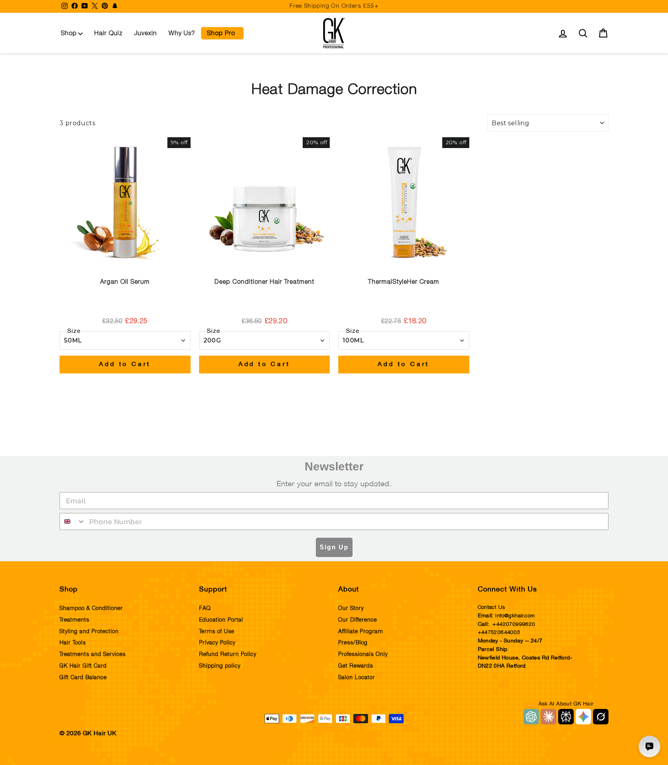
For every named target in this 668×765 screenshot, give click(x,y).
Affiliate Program (360, 631)
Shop (69, 33)
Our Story (351, 608)
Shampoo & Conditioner (91, 608)
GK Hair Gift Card (83, 666)
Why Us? (182, 33)
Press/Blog (353, 643)
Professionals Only (363, 654)
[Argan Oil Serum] (125, 202)
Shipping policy (219, 666)
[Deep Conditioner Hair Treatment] (264, 202)
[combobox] (72, 521)
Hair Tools (73, 643)
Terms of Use (216, 631)
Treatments (74, 620)
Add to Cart (125, 364)
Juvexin (145, 33)
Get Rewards (355, 666)
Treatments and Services (93, 654)
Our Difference (357, 620)
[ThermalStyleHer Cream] (403, 202)
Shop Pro (221, 33)
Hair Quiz (108, 33)
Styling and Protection (89, 631)
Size (74, 331)
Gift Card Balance (83, 677)
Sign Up (334, 547)
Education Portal (221, 620)
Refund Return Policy (227, 654)
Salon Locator (356, 677)
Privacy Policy (217, 643)
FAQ (205, 608)
